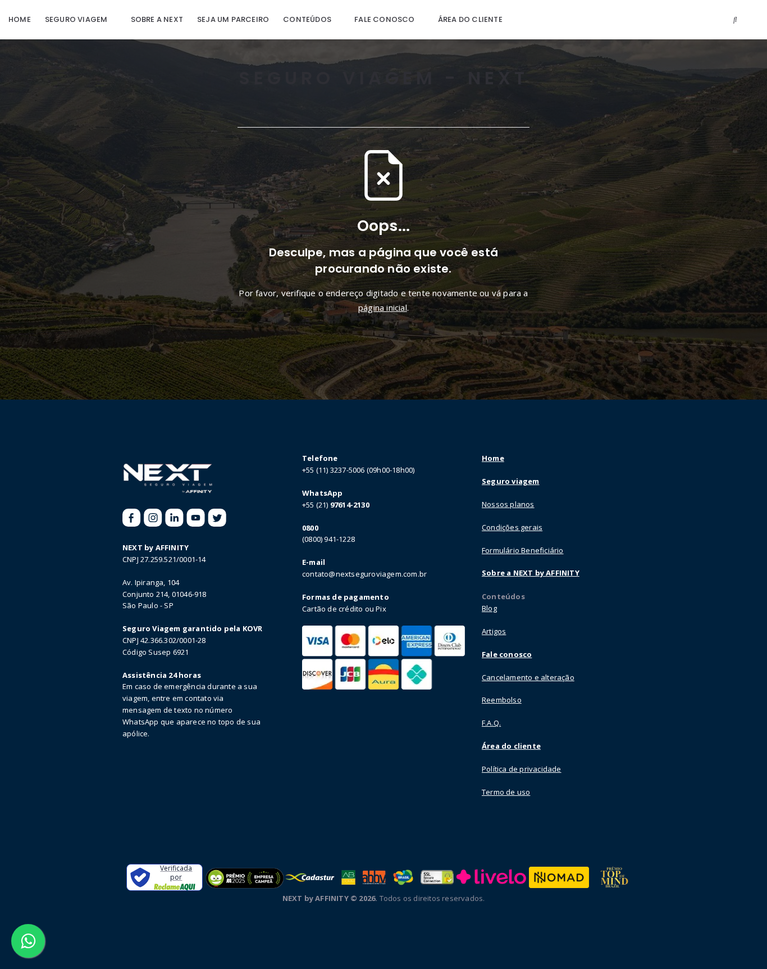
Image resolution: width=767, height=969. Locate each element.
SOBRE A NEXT (157, 19)
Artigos (494, 631)
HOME (19, 19)
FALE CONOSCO (384, 19)
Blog (489, 608)
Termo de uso (506, 792)
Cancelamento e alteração (528, 677)
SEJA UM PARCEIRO (233, 19)
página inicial (382, 307)
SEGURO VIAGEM (76, 19)
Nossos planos (508, 504)
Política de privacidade (521, 769)
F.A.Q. (491, 723)
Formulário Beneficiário (523, 550)
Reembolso (502, 700)
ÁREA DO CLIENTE (470, 19)
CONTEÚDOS (307, 19)
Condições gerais (512, 527)
